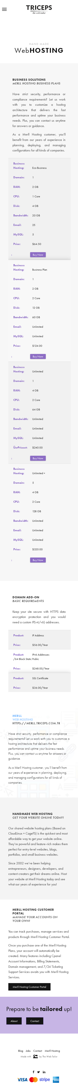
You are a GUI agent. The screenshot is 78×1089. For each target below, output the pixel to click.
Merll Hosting (52, 1050)
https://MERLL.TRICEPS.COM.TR (36, 700)
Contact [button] (34, 998)
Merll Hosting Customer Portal (29, 963)
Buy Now (39, 252)
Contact (37, 1050)
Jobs (28, 1050)
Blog (20, 1050)
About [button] (14, 998)
